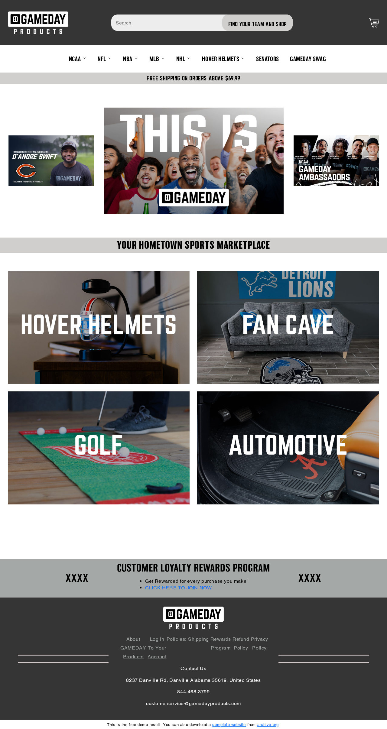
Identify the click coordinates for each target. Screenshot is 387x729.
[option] (193, 161)
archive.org (268, 724)
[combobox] (202, 23)
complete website (229, 724)
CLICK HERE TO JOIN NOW (178, 588)
